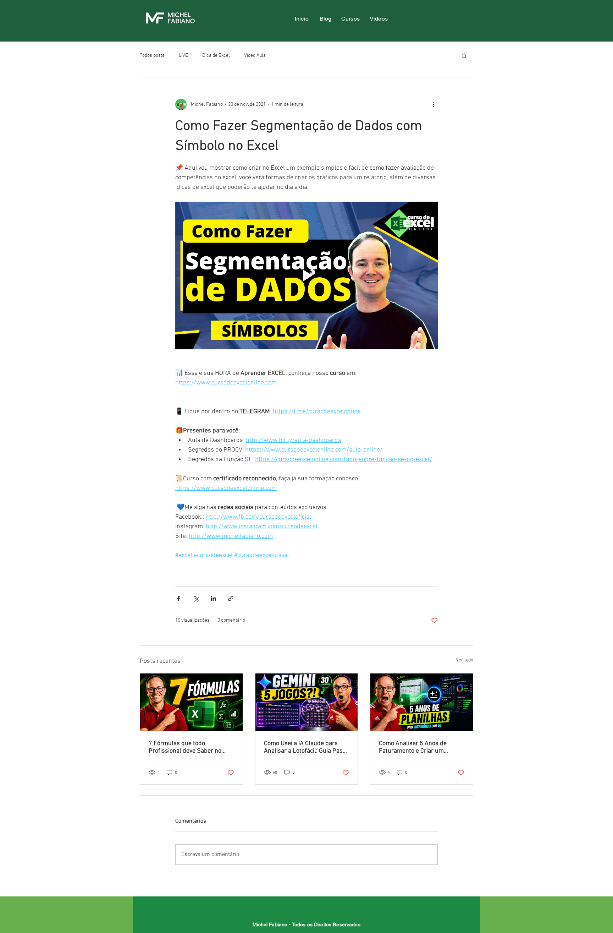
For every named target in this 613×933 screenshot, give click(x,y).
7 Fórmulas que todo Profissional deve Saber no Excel (185, 747)
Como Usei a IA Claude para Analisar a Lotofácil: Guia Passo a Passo (306, 747)
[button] (464, 56)
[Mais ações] (433, 104)
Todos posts (152, 56)
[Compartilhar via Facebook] (178, 598)
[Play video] (306, 275)
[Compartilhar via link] (230, 598)
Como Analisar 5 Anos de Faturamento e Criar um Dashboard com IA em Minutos (420, 747)
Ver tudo (464, 660)
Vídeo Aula (255, 56)
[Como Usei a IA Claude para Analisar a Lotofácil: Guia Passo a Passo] (306, 702)
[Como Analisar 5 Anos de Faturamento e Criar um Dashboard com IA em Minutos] (421, 702)
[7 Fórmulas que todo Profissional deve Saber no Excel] (191, 702)
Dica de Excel (216, 56)
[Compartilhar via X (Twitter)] (196, 598)
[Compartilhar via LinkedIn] (213, 598)
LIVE (183, 56)
